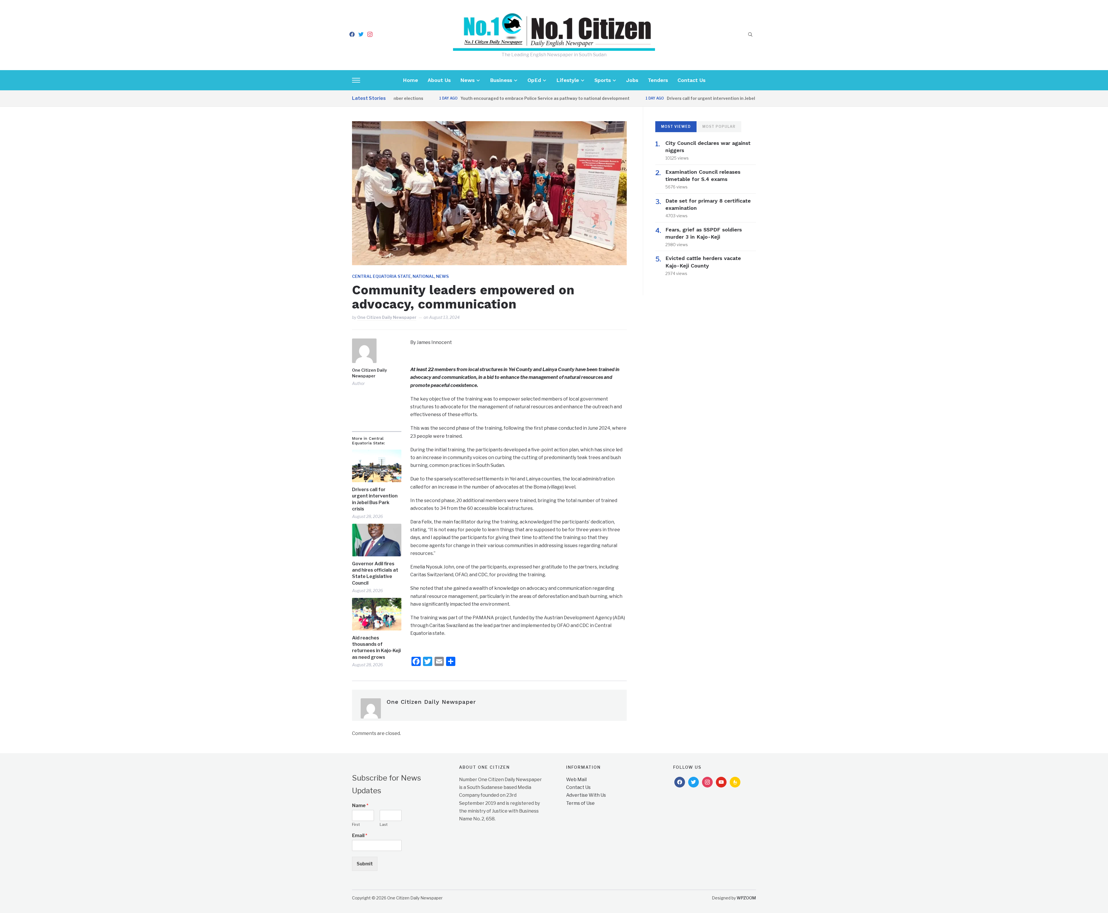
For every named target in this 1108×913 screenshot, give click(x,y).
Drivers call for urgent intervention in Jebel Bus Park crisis (693, 98)
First (356, 824)
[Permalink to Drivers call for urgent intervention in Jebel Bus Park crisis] (376, 466)
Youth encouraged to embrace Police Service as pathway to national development (512, 98)
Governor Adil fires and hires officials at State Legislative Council (375, 573)
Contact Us (691, 80)
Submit (365, 864)
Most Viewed (676, 126)
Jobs (632, 80)
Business (501, 80)
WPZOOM (746, 897)
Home (410, 80)
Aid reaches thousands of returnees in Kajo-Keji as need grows (376, 647)
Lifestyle (567, 80)
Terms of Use (580, 803)
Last (384, 824)
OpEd (534, 80)
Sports (602, 80)
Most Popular (718, 126)
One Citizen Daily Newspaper (386, 317)
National (423, 276)
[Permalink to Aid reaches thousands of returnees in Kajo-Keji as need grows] (376, 614)
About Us (439, 80)
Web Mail (576, 779)
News (467, 80)
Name (360, 805)
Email (359, 835)
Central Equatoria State (381, 276)
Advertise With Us (586, 795)
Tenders (658, 80)
